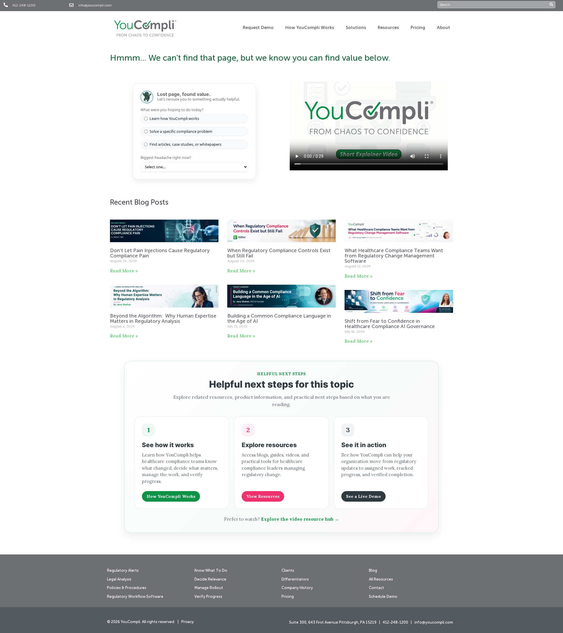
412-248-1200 (23, 5)
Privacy (187, 622)
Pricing (418, 28)
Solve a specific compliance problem (181, 131)
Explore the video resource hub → (300, 519)
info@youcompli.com (95, 5)
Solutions (356, 28)
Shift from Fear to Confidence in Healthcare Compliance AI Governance (390, 324)
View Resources (262, 496)
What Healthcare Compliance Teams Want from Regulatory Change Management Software (394, 256)
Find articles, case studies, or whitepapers (185, 144)
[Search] (552, 4)
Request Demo (258, 28)
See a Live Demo (363, 496)
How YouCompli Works (309, 28)
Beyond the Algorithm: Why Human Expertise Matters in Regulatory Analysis (163, 319)
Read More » (124, 271)
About (443, 28)
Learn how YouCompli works (174, 118)
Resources (388, 28)
